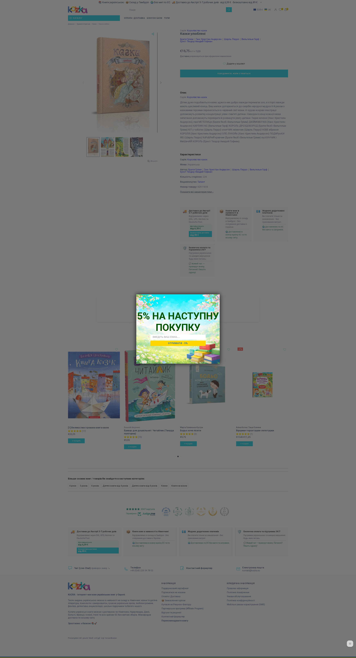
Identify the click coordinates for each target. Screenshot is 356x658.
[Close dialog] (215, 298)
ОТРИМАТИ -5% (178, 343)
